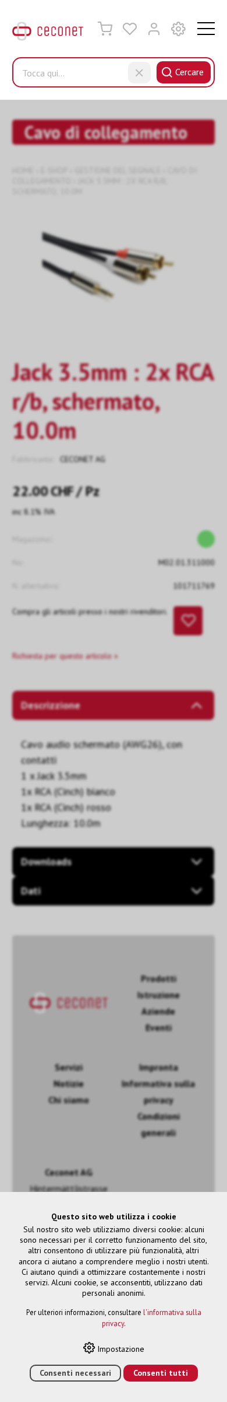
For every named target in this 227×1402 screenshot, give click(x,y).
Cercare (189, 72)
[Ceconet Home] (47, 34)
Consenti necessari (75, 1373)
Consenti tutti (160, 1373)
